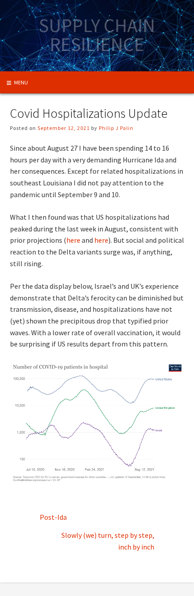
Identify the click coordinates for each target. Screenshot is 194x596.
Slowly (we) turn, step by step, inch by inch (107, 541)
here (73, 240)
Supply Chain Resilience (97, 35)
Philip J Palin (116, 128)
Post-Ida (53, 517)
